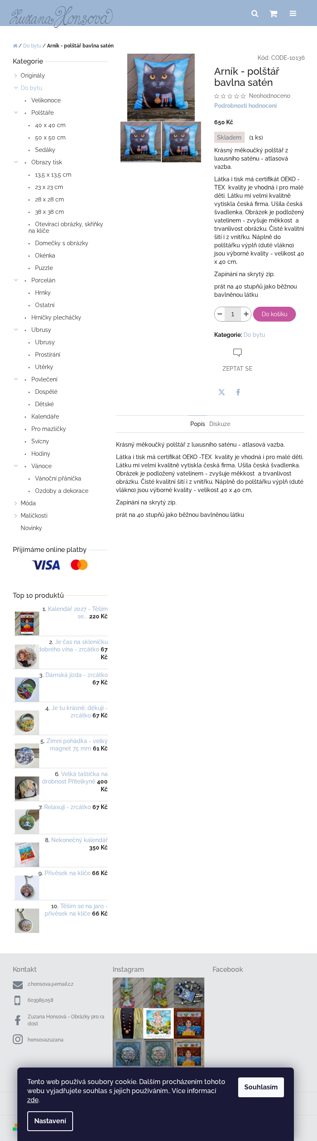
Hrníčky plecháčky (55, 317)
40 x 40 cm (49, 125)
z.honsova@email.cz (50, 984)
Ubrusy (40, 330)
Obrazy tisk (46, 162)
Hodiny (40, 453)
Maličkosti (34, 515)
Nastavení (50, 1121)
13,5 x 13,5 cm (52, 174)
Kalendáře (44, 416)
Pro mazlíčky (48, 429)
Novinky (31, 528)
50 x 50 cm (49, 137)
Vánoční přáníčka (57, 478)
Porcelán (42, 280)
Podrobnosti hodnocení (245, 105)
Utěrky (43, 367)
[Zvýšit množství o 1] (246, 314)
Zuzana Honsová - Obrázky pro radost (66, 1020)
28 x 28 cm (48, 199)
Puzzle (43, 268)
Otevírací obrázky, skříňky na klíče (65, 227)
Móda (28, 503)
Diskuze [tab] (219, 424)
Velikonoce (45, 100)
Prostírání (46, 354)
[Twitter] (221, 392)
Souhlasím (261, 1087)
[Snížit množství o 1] (220, 314)
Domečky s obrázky (60, 243)
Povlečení (43, 379)
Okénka (44, 255)
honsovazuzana (46, 1040)
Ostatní (43, 305)
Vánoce (41, 466)
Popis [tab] (197, 424)
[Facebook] (238, 392)
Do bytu (31, 88)
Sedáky (44, 150)
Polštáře (42, 112)
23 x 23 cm (48, 187)
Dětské (43, 404)
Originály (33, 75)
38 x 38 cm (48, 211)
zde (32, 1100)
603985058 (40, 1000)
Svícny (39, 441)
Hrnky (42, 292)
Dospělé (45, 391)
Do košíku (274, 314)
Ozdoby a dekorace (60, 491)
